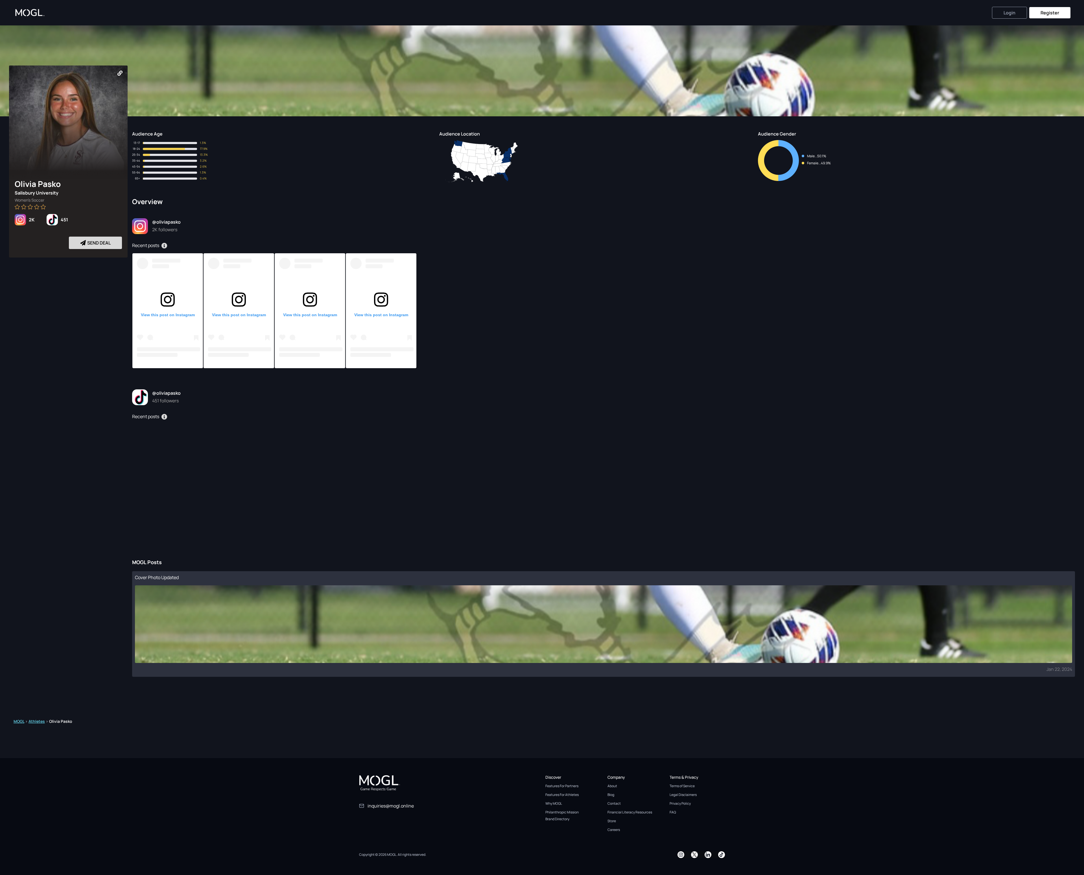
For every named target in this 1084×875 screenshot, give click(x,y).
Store (611, 821)
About (612, 786)
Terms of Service (682, 786)
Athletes (37, 721)
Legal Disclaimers (683, 794)
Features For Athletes (562, 794)
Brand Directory (557, 819)
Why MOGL (553, 803)
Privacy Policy (680, 803)
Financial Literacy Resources (629, 812)
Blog (610, 794)
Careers (613, 829)
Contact (614, 803)
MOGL (19, 721)
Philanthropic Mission (562, 812)
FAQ (673, 812)
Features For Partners (561, 786)
